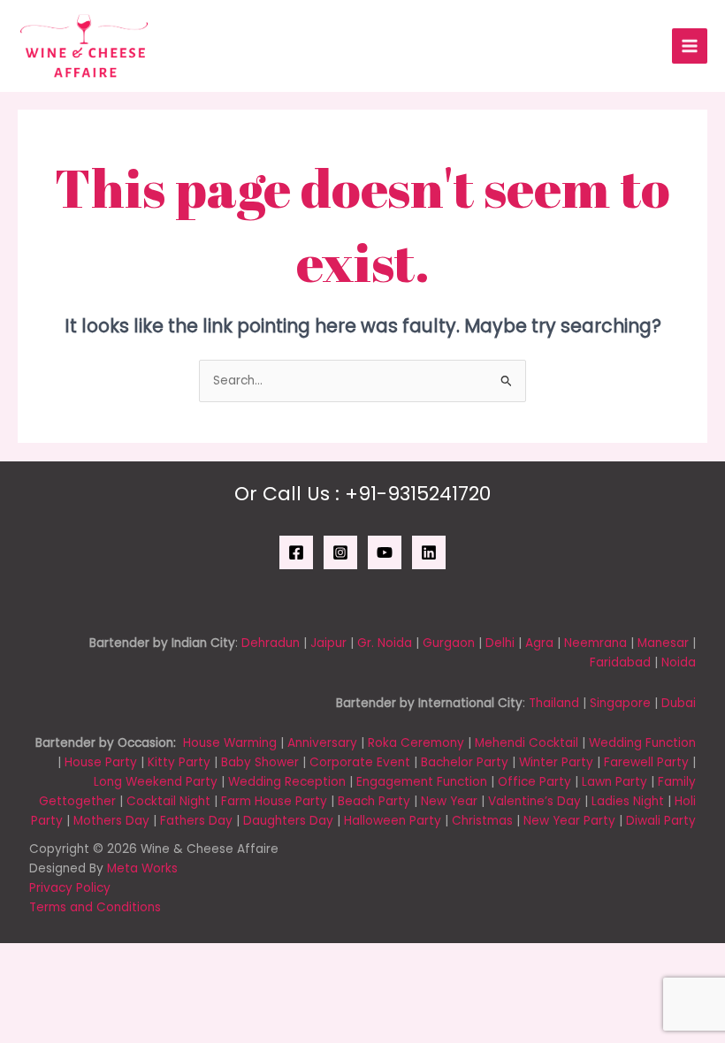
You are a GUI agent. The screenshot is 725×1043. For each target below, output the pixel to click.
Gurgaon (449, 643)
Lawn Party (614, 781)
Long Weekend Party (156, 781)
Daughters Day (288, 820)
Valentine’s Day (534, 801)
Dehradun (270, 643)
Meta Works (142, 868)
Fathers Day (196, 820)
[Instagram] (340, 552)
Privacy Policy (70, 887)
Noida (678, 662)
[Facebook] (296, 552)
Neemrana (595, 643)
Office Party (534, 781)
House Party (101, 762)
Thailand (554, 703)
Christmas (482, 820)
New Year (449, 801)
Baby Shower (260, 762)
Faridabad (620, 662)
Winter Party (556, 762)
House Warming (230, 743)
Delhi (500, 643)
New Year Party (569, 820)
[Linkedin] (429, 552)
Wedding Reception (287, 781)
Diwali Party (661, 820)
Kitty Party (179, 762)
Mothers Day (111, 820)
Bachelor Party (464, 762)
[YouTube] (384, 552)
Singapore (620, 703)
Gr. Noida (384, 643)
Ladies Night (627, 801)
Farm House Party (274, 801)
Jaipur (328, 643)
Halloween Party (392, 820)
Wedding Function (642, 743)
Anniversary (322, 743)
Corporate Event (359, 762)
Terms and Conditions (95, 907)
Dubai (678, 703)
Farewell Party (646, 762)
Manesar (663, 643)
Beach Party (374, 801)
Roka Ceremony (416, 743)
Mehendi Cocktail (526, 743)
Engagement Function (421, 781)
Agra (539, 643)
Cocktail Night (168, 801)
